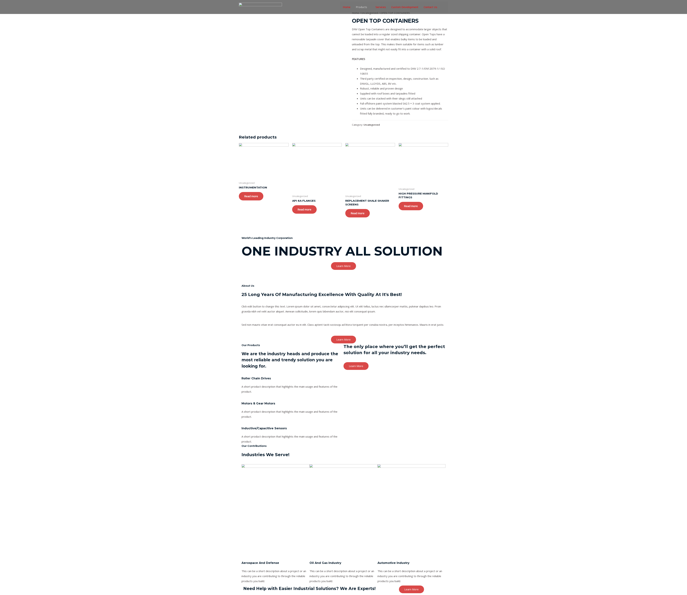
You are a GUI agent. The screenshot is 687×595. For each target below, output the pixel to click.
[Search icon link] (444, 7)
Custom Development (404, 7)
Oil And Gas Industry (325, 563)
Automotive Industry (393, 563)
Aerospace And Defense (260, 563)
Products (361, 7)
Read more (251, 196)
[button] (343, 266)
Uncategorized (372, 124)
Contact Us (430, 7)
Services (381, 7)
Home (346, 7)
